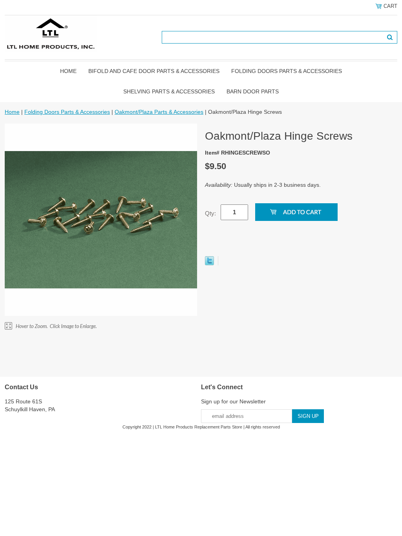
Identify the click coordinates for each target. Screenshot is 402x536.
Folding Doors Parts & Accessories (286, 71)
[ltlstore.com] (51, 33)
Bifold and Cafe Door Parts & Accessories (153, 71)
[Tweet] (209, 263)
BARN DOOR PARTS (253, 91)
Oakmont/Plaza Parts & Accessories (159, 112)
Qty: (210, 213)
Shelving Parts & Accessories (169, 91)
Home (68, 71)
